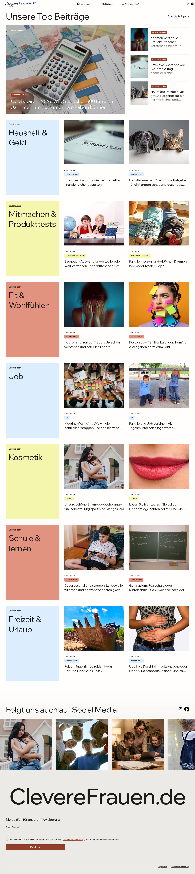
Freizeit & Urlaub (72, 661)
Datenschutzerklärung (180, 867)
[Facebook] (192, 4)
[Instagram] (187, 4)
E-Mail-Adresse (13, 827)
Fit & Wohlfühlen (159, 32)
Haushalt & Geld (18, 95)
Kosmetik (69, 499)
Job (67, 418)
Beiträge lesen (15, 124)
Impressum (162, 867)
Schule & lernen (71, 580)
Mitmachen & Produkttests (75, 255)
